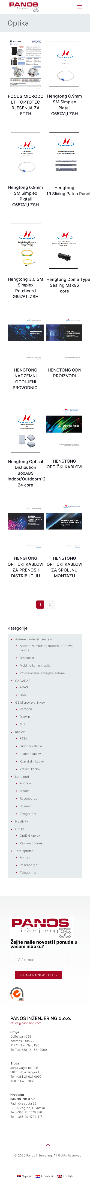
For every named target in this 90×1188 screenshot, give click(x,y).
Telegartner (28, 872)
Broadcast (27, 658)
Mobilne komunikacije (35, 665)
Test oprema (24, 851)
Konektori (22, 776)
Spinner (25, 806)
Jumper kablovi (31, 754)
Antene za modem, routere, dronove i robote (47, 648)
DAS (23, 695)
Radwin (25, 716)
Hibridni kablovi (31, 746)
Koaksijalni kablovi (32, 761)
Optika (19, 829)
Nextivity (21, 821)
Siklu (23, 724)
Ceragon (26, 709)
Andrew (25, 783)
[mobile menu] (79, 7)
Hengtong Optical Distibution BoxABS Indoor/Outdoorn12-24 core (27, 473)
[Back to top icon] (48, 1145)
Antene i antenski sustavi (33, 639)
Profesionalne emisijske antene (42, 673)
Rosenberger (29, 798)
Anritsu (25, 857)
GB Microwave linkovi (30, 702)
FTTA (23, 738)
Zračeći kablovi (30, 769)
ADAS (24, 687)
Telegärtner (28, 814)
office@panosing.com (25, 1023)
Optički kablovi (30, 835)
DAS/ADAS (22, 681)
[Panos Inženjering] (24, 7)
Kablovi (20, 732)
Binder (24, 791)
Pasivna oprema (31, 843)
